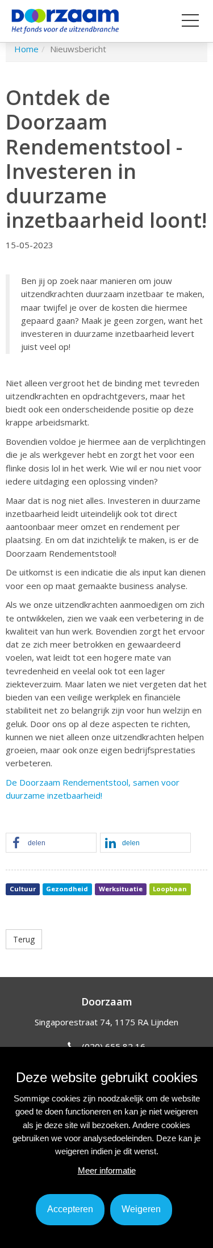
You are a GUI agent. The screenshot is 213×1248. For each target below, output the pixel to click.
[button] (51, 843)
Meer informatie (107, 1170)
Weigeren (141, 1209)
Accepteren (70, 1209)
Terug (24, 939)
